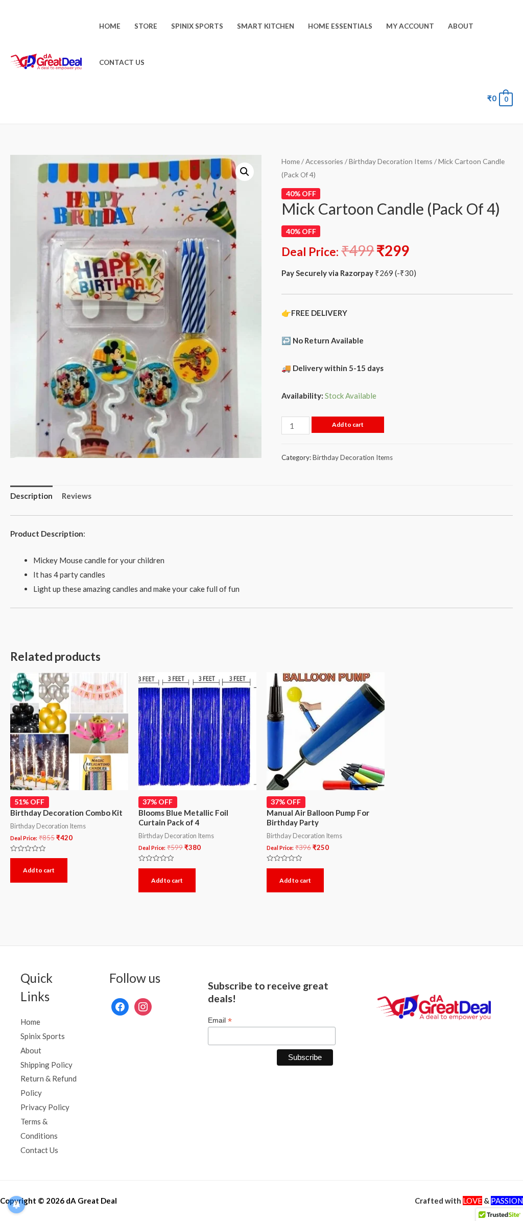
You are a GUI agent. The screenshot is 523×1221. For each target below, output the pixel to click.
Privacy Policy (44, 1107)
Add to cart (348, 424)
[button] (244, 172)
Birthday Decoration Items (391, 161)
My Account (410, 26)
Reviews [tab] (76, 495)
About (460, 26)
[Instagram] (143, 1005)
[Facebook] (120, 1005)
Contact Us (122, 62)
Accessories (324, 161)
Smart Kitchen (265, 26)
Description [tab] (31, 495)
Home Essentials (340, 26)
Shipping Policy (46, 1064)
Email (220, 1020)
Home (110, 26)
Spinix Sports (197, 26)
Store (145, 26)
